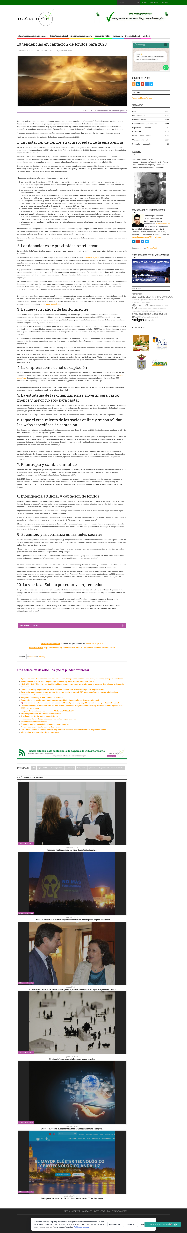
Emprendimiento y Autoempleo (33, 36)
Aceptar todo (114, 1224)
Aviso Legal (99, 1211)
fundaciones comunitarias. (51, 304)
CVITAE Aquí (151, 248)
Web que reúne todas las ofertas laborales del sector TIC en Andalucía (72, 1198)
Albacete (149, 320)
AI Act (155, 317)
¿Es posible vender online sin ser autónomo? (41, 732)
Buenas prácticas (57, 768)
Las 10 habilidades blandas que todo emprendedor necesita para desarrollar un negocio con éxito (63, 729)
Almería (139, 317)
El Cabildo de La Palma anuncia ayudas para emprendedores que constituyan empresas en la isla (72, 989)
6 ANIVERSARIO (147, 311)
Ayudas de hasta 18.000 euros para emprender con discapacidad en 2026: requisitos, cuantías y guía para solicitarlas (72, 679)
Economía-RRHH (102, 36)
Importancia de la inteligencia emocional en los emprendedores (48, 719)
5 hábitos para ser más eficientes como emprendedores (45, 724)
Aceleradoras (148, 317)
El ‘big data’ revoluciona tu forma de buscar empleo (72, 1059)
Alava (149, 302)
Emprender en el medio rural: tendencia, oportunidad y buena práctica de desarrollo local (60, 700)
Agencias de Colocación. (151, 299)
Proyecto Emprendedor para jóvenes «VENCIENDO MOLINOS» (48, 711)
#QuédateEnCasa (142, 305)
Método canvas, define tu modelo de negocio (40, 727)
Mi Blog (146, 36)
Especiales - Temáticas (150, 128)
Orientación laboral (59, 36)
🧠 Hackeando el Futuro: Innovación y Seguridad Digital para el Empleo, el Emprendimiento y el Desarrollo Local (70, 703)
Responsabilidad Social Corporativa (111, 768)
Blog (150, 111)
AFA (33, 768)
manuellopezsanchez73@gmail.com (146, 237)
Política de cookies (117, 1211)
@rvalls (100, 644)
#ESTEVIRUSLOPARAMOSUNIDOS (152, 296)
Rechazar (130, 1224)
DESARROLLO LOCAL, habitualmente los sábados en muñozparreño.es (104, 110)
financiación (70, 768)
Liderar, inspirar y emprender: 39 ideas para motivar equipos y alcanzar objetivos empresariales (62, 689)
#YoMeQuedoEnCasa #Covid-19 (150, 315)
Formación (118, 36)
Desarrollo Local (132, 36)
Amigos (138, 320)
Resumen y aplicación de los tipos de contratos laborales (72, 850)
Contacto (164, 2)
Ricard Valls (91, 644)
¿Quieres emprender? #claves (34, 721)
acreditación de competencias (149, 308)
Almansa (165, 305)
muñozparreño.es (163, 224)
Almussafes (156, 305)
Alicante (135, 299)
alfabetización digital (139, 302)
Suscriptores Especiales (150, 144)
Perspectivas (81, 768)
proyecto (92, 768)
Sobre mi (154, 2)
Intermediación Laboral (81, 36)
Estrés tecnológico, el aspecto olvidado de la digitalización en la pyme (72, 1128)
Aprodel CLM (42, 768)
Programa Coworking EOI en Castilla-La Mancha (42, 697)
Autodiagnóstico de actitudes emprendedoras (41, 713)
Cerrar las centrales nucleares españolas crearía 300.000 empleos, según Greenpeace (72, 919)
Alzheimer (137, 294)
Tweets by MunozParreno (142, 98)
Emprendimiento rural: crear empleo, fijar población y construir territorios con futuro (57, 681)
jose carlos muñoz (66, 50)
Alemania (158, 311)
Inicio (144, 2)
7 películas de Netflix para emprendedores (39, 716)
